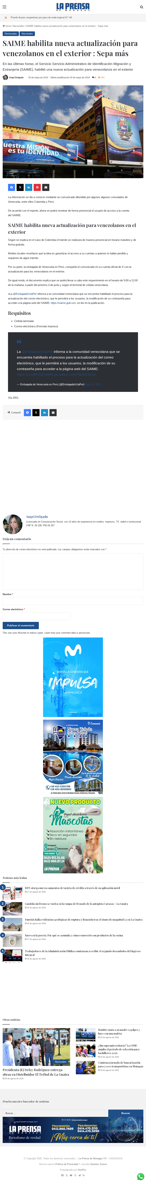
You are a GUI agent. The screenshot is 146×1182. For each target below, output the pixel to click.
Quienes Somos (98, 1164)
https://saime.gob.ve (62, 302)
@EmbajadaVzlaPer (25, 293)
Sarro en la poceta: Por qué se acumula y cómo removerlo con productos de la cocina (74, 935)
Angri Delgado (16, 77)
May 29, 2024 (93, 384)
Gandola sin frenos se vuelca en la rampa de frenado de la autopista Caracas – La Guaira (76, 903)
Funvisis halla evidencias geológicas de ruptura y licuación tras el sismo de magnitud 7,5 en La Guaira (83, 919)
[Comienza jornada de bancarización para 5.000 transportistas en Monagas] (85, 1067)
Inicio (8, 26)
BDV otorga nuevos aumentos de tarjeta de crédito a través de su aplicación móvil (72, 888)
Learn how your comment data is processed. (67, 632)
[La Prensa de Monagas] (73, 7)
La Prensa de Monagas (91, 1158)
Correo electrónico (14, 609)
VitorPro (82, 1170)
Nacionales (18, 26)
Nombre (8, 594)
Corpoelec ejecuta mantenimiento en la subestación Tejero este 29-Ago (47, 17)
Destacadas (11, 33)
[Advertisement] (73, 467)
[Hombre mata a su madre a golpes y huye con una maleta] (85, 1034)
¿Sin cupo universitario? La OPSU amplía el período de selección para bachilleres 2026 (118, 1049)
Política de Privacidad (66, 1164)
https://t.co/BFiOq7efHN (35, 374)
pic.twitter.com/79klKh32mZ (75, 374)
